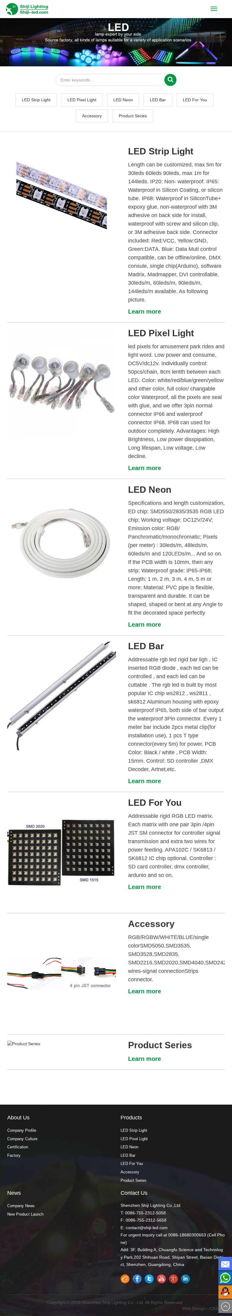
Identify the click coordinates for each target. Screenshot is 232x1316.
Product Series (133, 115)
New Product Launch (25, 1214)
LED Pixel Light (81, 99)
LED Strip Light (36, 99)
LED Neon (123, 99)
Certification (17, 1147)
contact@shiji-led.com (147, 1227)
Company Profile (21, 1130)
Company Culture (22, 1139)
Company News (21, 1206)
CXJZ (215, 1308)
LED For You (195, 99)
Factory (14, 1155)
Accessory (92, 115)
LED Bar (158, 99)
